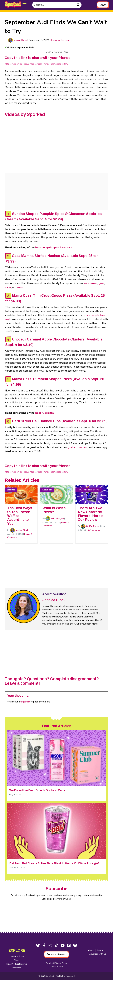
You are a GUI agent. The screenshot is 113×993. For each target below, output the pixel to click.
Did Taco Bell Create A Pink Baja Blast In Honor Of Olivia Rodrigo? (54, 863)
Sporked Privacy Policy (56, 963)
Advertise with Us (97, 953)
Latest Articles (17, 956)
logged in (25, 701)
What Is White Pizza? (54, 510)
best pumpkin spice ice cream (53, 247)
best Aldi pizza (44, 413)
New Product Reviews (16, 964)
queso (19, 287)
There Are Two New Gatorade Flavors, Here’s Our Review (90, 514)
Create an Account (56, 954)
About (91, 950)
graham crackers (78, 447)
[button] (24, 5)
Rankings (17, 967)
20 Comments (93, 530)
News (17, 960)
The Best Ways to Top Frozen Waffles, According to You (19, 516)
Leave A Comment (60, 40)
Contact (100, 950)
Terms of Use (56, 966)
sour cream (90, 283)
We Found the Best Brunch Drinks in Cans (37, 790)
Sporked (50, 976)
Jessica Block (20, 40)
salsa (8, 287)
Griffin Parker (92, 526)
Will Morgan (57, 518)
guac (101, 283)
